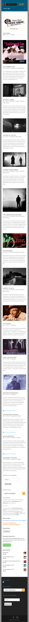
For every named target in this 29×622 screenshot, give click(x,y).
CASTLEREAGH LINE (9, 67)
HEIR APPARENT (8, 251)
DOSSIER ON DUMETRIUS (10, 393)
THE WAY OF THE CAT (9, 135)
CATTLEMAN (7, 324)
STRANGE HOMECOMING (10, 170)
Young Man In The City (10, 458)
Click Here (6, 531)
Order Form (7, 545)
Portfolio (18, 416)
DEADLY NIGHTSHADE (9, 357)
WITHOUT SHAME (8, 100)
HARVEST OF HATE (8, 288)
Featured (12, 34)
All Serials (12, 101)
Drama (17, 101)
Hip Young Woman (8, 436)
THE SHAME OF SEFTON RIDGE (12, 215)
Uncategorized (20, 68)
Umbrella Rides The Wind (10, 414)
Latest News (6, 33)
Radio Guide (6, 103)
